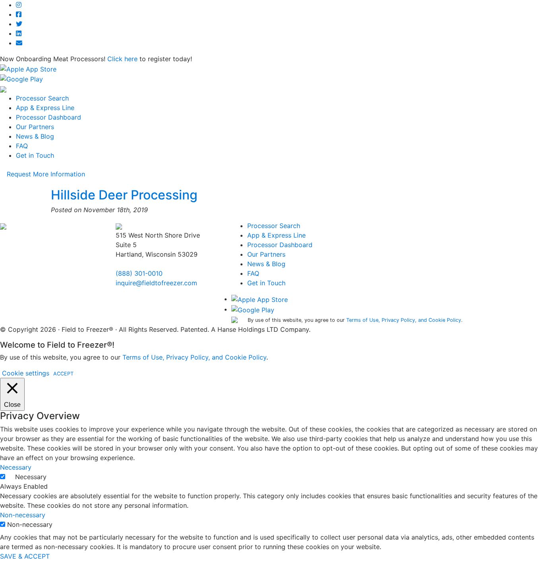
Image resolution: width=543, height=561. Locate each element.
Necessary (31, 477)
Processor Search (42, 98)
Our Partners (35, 127)
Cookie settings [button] (25, 373)
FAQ (22, 146)
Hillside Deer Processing (124, 195)
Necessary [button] (15, 467)
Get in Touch (35, 155)
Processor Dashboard (48, 117)
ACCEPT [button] (63, 374)
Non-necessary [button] (22, 515)
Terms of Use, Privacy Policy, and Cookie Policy (403, 320)
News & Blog (35, 136)
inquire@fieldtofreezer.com (156, 283)
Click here (122, 59)
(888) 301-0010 (139, 273)
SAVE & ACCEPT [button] (25, 556)
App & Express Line (45, 108)
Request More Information (46, 174)
